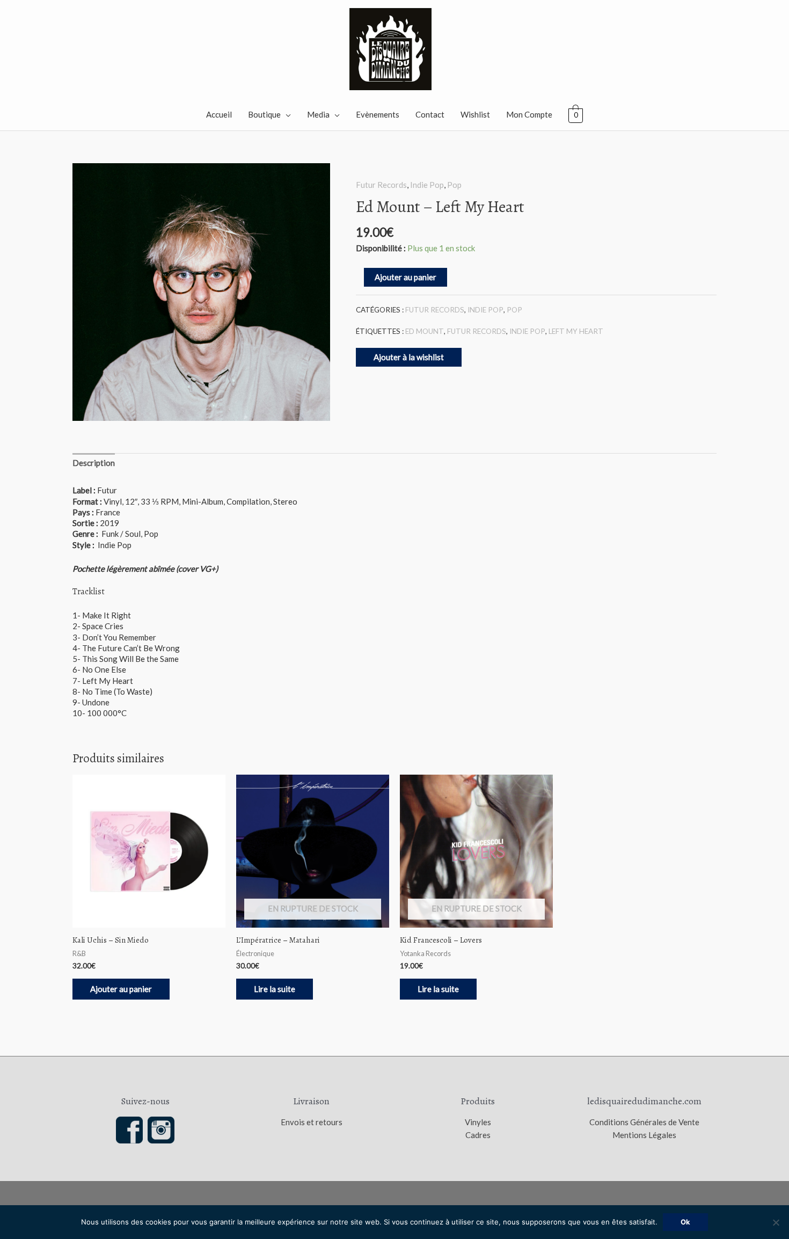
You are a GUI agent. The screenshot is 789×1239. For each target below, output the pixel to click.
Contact (429, 114)
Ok (685, 1222)
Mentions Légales (644, 1135)
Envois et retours (311, 1122)
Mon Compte (529, 114)
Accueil (219, 114)
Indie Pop (427, 185)
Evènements (377, 114)
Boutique (264, 114)
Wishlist (475, 114)
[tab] (93, 462)
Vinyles (478, 1122)
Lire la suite (274, 989)
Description (93, 463)
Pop (454, 185)
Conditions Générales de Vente (644, 1122)
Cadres (478, 1135)
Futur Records (381, 185)
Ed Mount (424, 331)
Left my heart (576, 331)
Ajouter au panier (405, 277)
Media (318, 114)
